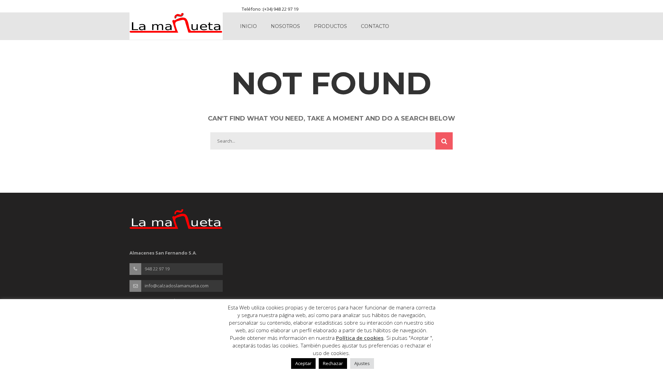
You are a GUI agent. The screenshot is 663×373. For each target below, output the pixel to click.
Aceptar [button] (303, 363)
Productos (330, 26)
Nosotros (285, 26)
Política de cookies (360, 337)
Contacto (375, 26)
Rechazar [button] (333, 363)
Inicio (248, 26)
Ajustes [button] (362, 363)
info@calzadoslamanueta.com (177, 286)
